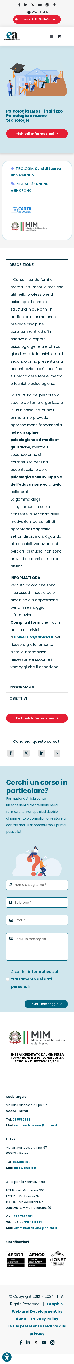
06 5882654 (21, 1119)
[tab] (37, 264)
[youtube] (40, 4)
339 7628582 (23, 1216)
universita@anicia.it (33, 637)
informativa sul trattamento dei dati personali (34, 979)
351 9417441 (33, 1222)
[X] (26, 753)
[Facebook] (10, 753)
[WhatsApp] (57, 753)
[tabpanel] (37, 475)
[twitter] (32, 4)
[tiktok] (54, 4)
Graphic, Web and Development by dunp (38, 1311)
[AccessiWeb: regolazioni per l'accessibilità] (7, 1357)
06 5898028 (21, 1162)
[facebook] (19, 4)
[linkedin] (25, 4)
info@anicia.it (25, 1168)
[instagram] (47, 4)
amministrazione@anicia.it (35, 1125)
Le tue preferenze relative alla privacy (37, 1330)
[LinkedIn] (41, 753)
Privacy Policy (44, 1318)
